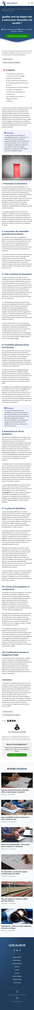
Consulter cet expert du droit (17, 36)
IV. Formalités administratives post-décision (17, 84)
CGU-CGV (17, 967)
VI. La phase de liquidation (14, 89)
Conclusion (9, 101)
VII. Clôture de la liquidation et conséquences (15, 93)
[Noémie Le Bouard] (17, 727)
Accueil (3, 9)
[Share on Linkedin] (13, 721)
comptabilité (5, 493)
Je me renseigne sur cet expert (17, 755)
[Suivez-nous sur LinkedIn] (17, 950)
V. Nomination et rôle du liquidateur (17, 87)
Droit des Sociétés (11, 9)
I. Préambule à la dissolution (15, 74)
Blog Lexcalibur (17, 957)
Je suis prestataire (17, 964)
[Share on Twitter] (8, 721)
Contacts (17, 970)
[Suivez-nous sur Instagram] (14, 950)
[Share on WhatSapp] (15, 721)
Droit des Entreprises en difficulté (11, 62)
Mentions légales (17, 976)
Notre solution (17, 960)
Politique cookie (17, 979)
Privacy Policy (17, 983)
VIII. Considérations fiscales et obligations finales (15, 97)
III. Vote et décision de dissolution (16, 80)
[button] (29, 3)
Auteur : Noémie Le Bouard (10, 29)
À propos (17, 973)
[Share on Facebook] (10, 721)
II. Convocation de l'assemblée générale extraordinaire (15, 77)
